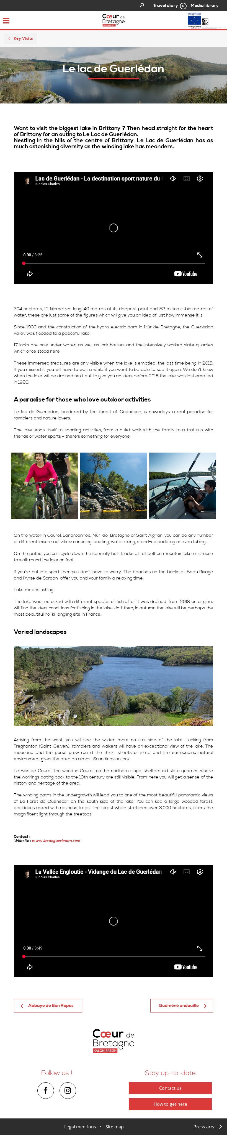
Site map (114, 1127)
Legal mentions (80, 1127)
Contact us (170, 1088)
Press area (205, 1127)
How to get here (170, 1104)
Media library (205, 5)
